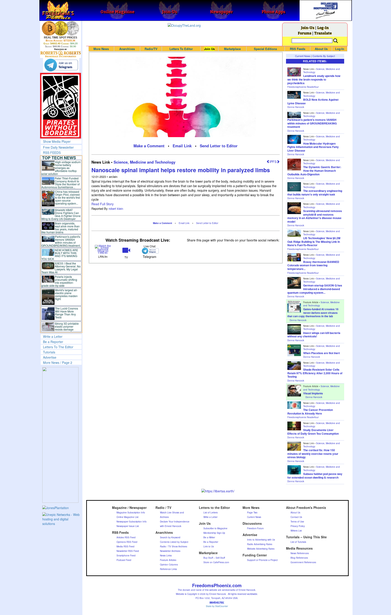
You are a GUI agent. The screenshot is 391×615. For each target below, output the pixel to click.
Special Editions (265, 49)
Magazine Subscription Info (131, 512)
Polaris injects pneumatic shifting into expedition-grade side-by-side (59, 281)
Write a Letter (52, 336)
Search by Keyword (170, 537)
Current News (302, 56)
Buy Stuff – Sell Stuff (214, 557)
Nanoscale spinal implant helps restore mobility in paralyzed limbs (180, 170)
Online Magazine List (127, 517)
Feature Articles (168, 560)
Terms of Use (297, 521)
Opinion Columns (169, 564)
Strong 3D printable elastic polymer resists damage (67, 326)
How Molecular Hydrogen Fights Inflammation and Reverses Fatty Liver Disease (313, 147)
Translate (323, 33)
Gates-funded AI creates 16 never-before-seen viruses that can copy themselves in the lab (313, 312)
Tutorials (49, 352)
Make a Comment (149, 145)
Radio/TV (151, 49)
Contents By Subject (323, 56)
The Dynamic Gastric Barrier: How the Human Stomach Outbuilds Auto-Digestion (314, 170)
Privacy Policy (298, 526)
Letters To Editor (181, 49)
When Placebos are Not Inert (321, 353)
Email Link (182, 145)
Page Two (252, 512)
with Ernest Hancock (170, 526)
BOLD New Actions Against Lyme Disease (313, 101)
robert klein (116, 208)
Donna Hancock (295, 107)
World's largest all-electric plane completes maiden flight (66, 294)
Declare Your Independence (174, 521)
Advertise (49, 357)
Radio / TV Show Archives (173, 546)
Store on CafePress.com (216, 562)
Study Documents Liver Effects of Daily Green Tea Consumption (313, 432)
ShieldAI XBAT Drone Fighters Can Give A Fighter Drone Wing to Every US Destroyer (61, 214)
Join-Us (307, 27)
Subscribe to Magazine (215, 528)
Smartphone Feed (126, 555)
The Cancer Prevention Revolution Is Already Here (310, 411)
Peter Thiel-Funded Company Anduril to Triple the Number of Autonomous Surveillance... (60, 182)
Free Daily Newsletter (58, 147)
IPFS (273, 161)
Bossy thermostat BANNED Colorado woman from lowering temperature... (313, 265)
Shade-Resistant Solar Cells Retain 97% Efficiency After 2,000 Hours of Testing (314, 373)
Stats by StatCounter (217, 606)
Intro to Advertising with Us (261, 539)
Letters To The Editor (58, 347)
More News (101, 49)
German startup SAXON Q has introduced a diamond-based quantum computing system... (314, 288)
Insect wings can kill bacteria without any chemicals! (313, 334)
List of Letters (210, 512)
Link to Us (208, 546)
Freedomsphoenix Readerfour (303, 86)
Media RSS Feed (125, 546)
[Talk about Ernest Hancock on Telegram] (149, 250)
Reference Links (168, 569)
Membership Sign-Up (214, 532)
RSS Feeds (297, 49)
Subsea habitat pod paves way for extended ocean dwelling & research (314, 475)
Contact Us (296, 517)
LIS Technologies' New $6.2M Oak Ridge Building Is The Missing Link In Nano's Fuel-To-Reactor (313, 241)
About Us (321, 49)
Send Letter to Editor (219, 145)
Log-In (323, 27)
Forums (304, 33)
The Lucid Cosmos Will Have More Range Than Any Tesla (66, 312)
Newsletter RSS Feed (128, 551)
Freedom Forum (255, 528)
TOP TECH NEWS (59, 158)
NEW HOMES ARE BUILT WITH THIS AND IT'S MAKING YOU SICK (59, 254)
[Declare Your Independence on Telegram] (61, 65)
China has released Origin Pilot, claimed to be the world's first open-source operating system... (67, 197)
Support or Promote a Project (262, 560)
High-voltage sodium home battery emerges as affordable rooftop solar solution (61, 168)
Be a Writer (209, 537)
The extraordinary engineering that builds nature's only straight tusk (314, 192)
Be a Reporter (53, 341)
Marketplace (232, 49)
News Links (166, 555)
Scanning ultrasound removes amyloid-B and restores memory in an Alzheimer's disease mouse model (314, 216)
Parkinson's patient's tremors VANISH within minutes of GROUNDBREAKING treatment (60, 241)
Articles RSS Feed (126, 537)
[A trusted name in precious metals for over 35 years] (60, 53)
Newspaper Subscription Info (132, 521)
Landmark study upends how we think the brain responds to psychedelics (313, 79)
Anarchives (127, 49)
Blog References (299, 557)
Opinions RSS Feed (127, 541)
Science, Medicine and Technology (144, 162)
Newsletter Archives (170, 551)
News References (300, 553)
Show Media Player (57, 141)
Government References (303, 562)
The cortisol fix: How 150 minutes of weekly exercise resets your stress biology (312, 453)
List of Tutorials (298, 541)
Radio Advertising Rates (259, 544)
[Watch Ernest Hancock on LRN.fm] (103, 249)
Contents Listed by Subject (174, 541)
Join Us (209, 49)
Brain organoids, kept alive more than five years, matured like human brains (60, 227)
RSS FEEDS (52, 152)
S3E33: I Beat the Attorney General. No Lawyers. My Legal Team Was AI (61, 267)
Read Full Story (102, 204)
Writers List (296, 530)
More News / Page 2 (57, 362)
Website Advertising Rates (260, 548)
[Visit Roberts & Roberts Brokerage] (60, 28)
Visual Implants (313, 393)
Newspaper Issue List (128, 526)
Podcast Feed (124, 560)
